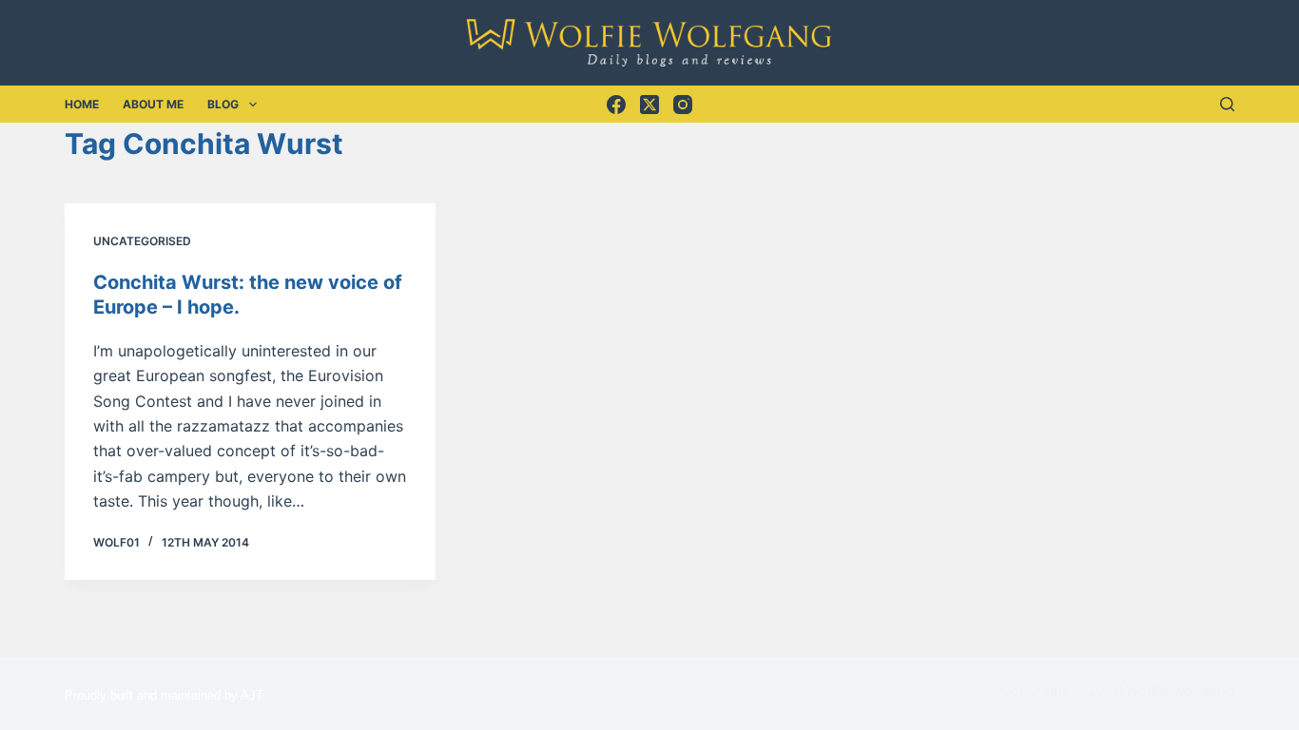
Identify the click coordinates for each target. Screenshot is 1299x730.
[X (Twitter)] (649, 104)
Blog (223, 104)
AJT (252, 695)
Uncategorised (142, 241)
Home (82, 104)
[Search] (1227, 104)
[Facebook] (616, 104)
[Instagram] (682, 104)
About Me (153, 104)
